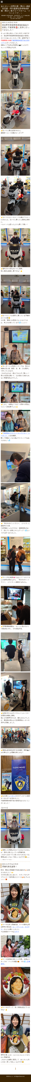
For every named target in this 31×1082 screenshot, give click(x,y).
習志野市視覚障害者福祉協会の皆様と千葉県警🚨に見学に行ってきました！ (15, 27)
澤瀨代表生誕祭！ (9, 867)
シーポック (12, 796)
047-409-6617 (17, 18)
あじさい (12, 1076)
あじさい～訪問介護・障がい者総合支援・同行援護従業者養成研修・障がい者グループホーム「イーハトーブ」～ (15, 9)
